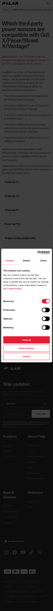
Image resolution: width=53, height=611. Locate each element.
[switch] (46, 310)
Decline (26, 356)
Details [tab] (26, 260)
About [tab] (43, 260)
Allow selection (26, 348)
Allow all (26, 340)
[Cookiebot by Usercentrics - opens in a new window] (38, 253)
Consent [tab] (9, 260)
